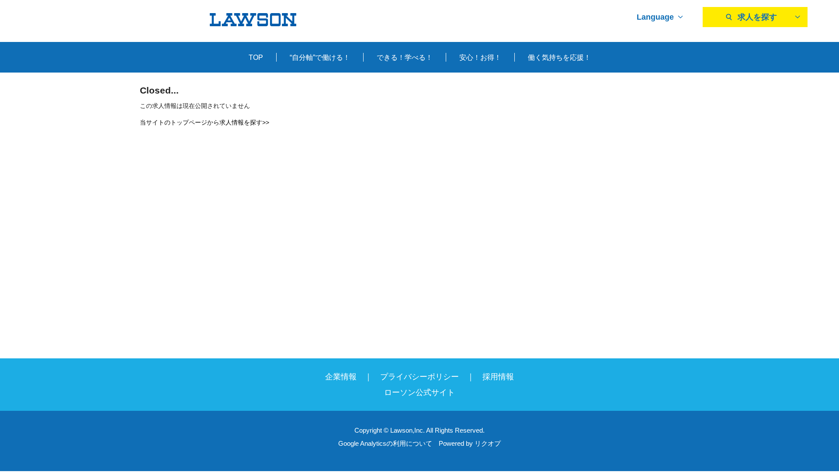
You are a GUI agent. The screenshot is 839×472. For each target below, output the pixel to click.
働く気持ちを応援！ (559, 57)
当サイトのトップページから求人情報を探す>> (204, 122)
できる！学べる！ (405, 57)
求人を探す (757, 17)
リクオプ (488, 443)
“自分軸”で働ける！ (320, 57)
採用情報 (498, 376)
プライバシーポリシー (419, 376)
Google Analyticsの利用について (385, 443)
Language (655, 17)
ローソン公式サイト (419, 392)
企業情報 (341, 376)
